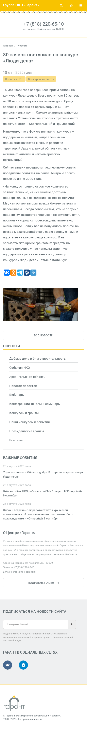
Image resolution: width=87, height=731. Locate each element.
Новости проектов (23, 386)
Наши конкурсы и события (29, 422)
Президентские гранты (26, 431)
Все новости (43, 335)
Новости (11, 346)
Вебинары (16, 395)
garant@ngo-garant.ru (23, 571)
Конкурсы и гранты (41, 79)
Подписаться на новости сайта (34, 611)
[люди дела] (40, 304)
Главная (8, 45)
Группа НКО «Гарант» (21, 5)
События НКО (14, 79)
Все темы (16, 440)
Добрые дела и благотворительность (37, 358)
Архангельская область (27, 377)
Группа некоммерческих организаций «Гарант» (32, 715)
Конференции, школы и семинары (34, 404)
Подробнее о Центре (43, 582)
